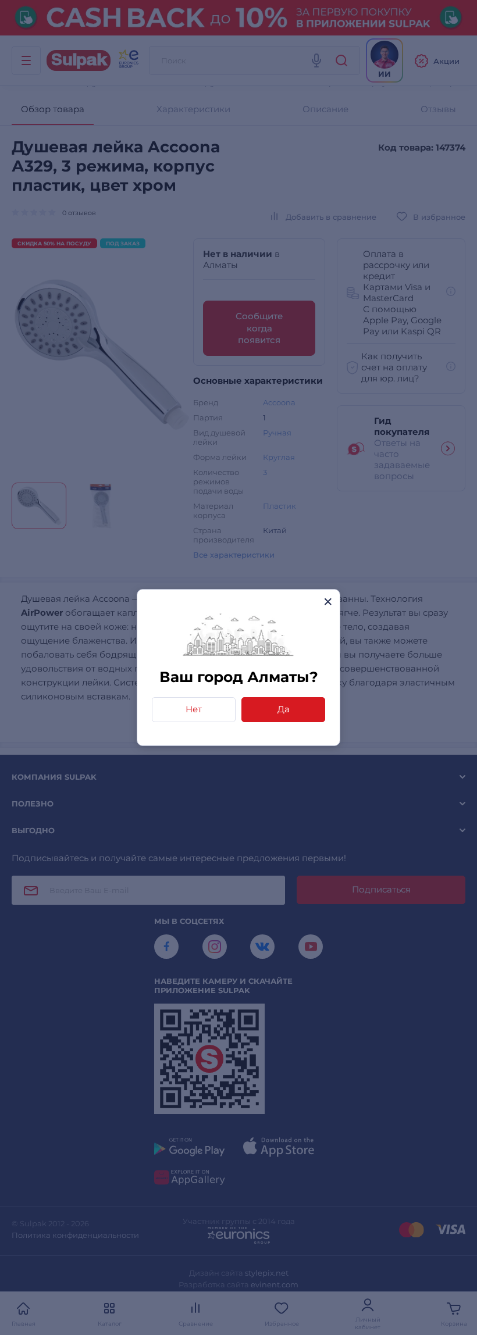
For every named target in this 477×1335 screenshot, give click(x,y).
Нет (194, 709)
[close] (328, 601)
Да (283, 709)
